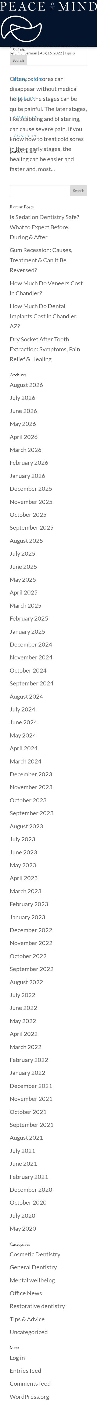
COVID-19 (25, 136)
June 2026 (23, 410)
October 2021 (28, 1111)
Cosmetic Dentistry (35, 1254)
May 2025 (23, 579)
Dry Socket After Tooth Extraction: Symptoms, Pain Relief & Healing (45, 349)
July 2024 (22, 709)
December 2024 (31, 644)
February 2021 (29, 1176)
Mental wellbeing (32, 1280)
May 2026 (23, 423)
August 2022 (26, 982)
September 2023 (32, 813)
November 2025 (31, 501)
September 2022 (32, 968)
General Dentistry (33, 1267)
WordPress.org (29, 1396)
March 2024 (25, 761)
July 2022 (22, 994)
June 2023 (23, 852)
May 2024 (23, 735)
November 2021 (31, 1098)
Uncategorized (29, 1331)
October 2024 (28, 670)
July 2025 (22, 553)
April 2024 (24, 748)
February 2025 (29, 618)
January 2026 (27, 475)
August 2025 (26, 540)
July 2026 (22, 397)
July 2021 (22, 1150)
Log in (17, 1357)
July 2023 (22, 839)
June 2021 (23, 1163)
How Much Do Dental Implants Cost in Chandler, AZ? (44, 316)
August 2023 (26, 826)
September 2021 (32, 1124)
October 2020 (28, 1202)
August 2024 (26, 696)
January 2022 (27, 1072)
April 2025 (24, 592)
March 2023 (25, 891)
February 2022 (29, 1059)
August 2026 (26, 384)
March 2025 (25, 605)
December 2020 (31, 1189)
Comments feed (30, 1383)
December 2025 (31, 488)
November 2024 (31, 657)
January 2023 (27, 917)
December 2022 (31, 929)
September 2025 (32, 527)
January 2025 (27, 631)
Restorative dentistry (37, 1305)
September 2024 (32, 683)
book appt (28, 80)
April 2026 (24, 436)
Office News (26, 1293)
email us (26, 117)
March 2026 (25, 449)
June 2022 (23, 1007)
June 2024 (23, 722)
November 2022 (31, 942)
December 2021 (31, 1085)
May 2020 (23, 1228)
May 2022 (23, 1020)
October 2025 (28, 514)
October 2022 (28, 956)
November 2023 (31, 787)
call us (24, 98)
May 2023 (23, 865)
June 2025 (23, 566)
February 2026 (29, 462)
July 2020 (22, 1215)
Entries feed (25, 1370)
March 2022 (25, 1046)
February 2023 (29, 903)
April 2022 (24, 1033)
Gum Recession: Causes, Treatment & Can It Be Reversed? (41, 260)
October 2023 (28, 800)
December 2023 (31, 774)
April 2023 (24, 877)
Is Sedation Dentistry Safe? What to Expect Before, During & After (44, 227)
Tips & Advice (27, 1319)
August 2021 (26, 1137)
